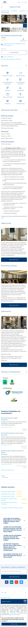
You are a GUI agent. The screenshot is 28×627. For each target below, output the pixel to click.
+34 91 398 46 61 (14, 52)
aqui (2, 218)
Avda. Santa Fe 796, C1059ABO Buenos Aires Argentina (14, 44)
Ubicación (14, 11)
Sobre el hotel (5, 11)
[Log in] (23, 2)
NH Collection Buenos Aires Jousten (9, 499)
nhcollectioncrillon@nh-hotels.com (11, 59)
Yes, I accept (14, 624)
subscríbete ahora (14, 576)
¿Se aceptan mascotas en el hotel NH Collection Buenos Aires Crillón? (12, 555)
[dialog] (14, 612)
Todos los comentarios (7, 470)
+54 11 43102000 (8, 57)
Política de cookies (5, 597)
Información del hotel (9, 110)
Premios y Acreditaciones (10, 372)
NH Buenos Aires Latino (8, 494)
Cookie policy (16, 614)
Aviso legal (4, 592)
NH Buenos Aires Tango (8, 496)
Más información (14, 259)
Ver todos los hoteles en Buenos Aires (12, 507)
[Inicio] (5, 2)
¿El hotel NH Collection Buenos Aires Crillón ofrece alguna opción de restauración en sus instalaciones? (12, 547)
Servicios (22, 11)
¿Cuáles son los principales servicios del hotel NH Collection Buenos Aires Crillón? (12, 538)
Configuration (13, 613)
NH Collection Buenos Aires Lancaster (9, 503)
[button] (1, 7)
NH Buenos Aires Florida (8, 491)
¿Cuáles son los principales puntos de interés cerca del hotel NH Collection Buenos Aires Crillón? (12, 529)
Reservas (3, 49)
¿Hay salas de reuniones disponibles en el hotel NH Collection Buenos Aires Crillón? (12, 521)
